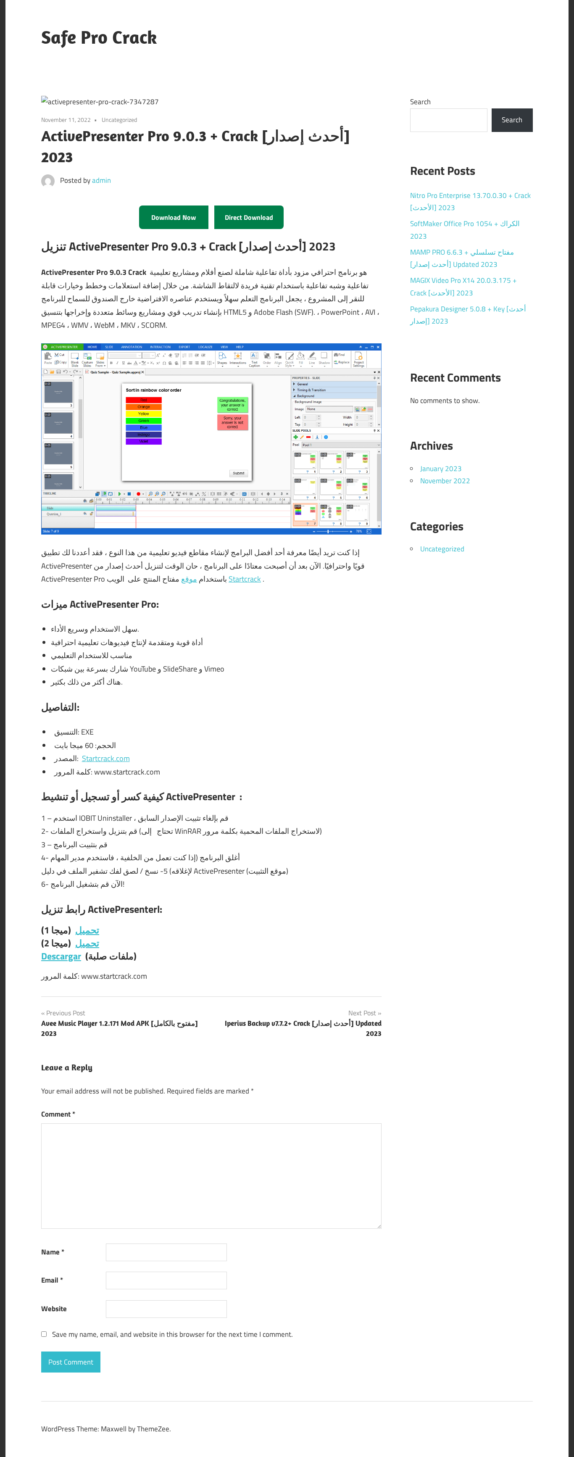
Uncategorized (442, 548)
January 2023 (441, 468)
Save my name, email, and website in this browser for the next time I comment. (172, 1334)
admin (101, 180)
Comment (58, 1114)
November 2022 (445, 480)
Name (52, 1251)
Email (52, 1280)
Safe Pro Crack (99, 37)
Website (54, 1308)
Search (420, 101)
